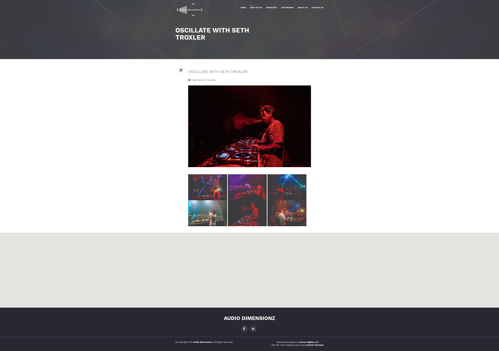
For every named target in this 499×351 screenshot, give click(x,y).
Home (243, 7)
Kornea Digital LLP (309, 342)
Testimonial (287, 7)
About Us (302, 7)
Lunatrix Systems (314, 345)
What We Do (256, 7)
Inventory (271, 7)
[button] (249, 268)
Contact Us (317, 7)
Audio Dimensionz (249, 318)
